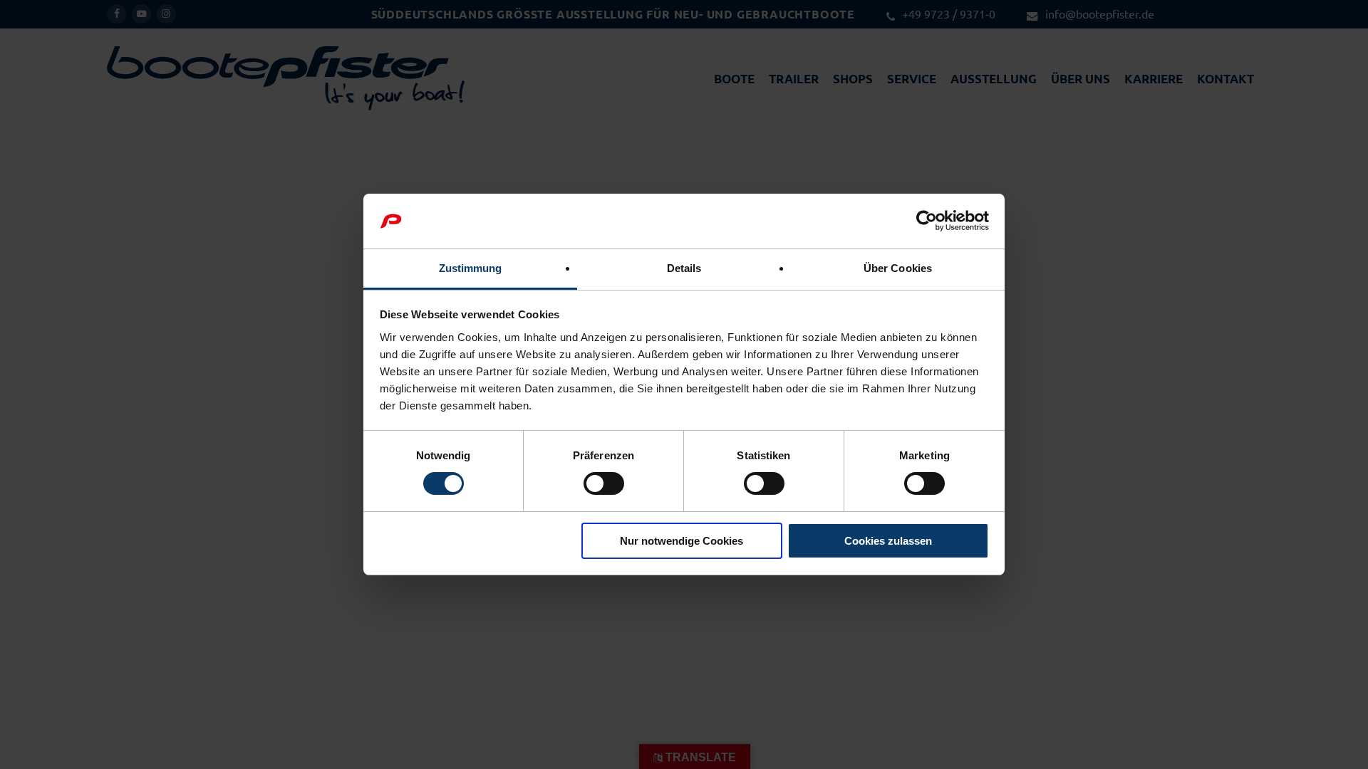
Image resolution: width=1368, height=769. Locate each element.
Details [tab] (684, 268)
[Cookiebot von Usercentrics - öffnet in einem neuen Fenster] (926, 220)
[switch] (604, 483)
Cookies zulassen (888, 541)
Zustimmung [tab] (470, 268)
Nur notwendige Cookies (681, 541)
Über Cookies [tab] (898, 268)
